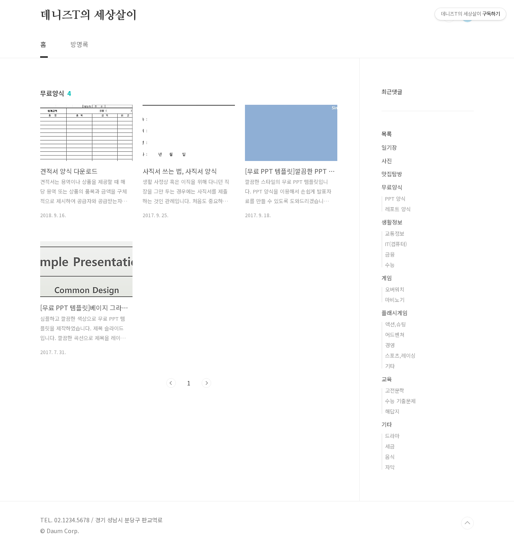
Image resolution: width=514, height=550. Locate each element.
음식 (390, 456)
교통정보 (394, 233)
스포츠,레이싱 (400, 355)
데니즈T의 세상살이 (88, 15)
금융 (390, 254)
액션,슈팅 (395, 324)
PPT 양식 (395, 198)
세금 (390, 446)
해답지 (392, 411)
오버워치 (394, 289)
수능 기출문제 (400, 401)
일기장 (389, 147)
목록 (386, 134)
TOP (467, 523)
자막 (390, 467)
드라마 (392, 436)
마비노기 (394, 300)
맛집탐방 (391, 174)
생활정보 (391, 222)
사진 (386, 161)
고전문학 (394, 390)
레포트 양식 (398, 209)
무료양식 (391, 187)
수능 (390, 265)
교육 (386, 379)
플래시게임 (394, 313)
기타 (390, 366)
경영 (390, 345)
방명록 (79, 44)
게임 (386, 278)
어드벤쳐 (394, 334)
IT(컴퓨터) (396, 244)
